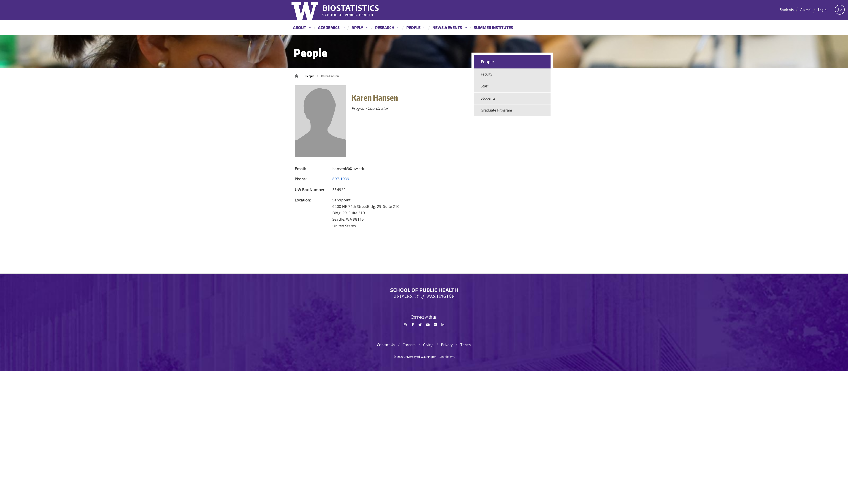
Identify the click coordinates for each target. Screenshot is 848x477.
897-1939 (340, 178)
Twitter (420, 332)
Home (298, 76)
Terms (465, 344)
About (299, 27)
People (413, 27)
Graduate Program (496, 110)
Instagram (405, 332)
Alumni (805, 9)
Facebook (412, 332)
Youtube (427, 332)
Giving (428, 344)
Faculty (486, 74)
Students (787, 9)
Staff (484, 86)
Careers (409, 344)
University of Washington (305, 10)
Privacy (447, 344)
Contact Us (386, 344)
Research (384, 27)
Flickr (435, 332)
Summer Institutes (493, 27)
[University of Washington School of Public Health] (424, 293)
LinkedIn (443, 332)
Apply (357, 27)
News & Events (447, 27)
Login (822, 9)
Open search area (840, 10)
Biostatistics (350, 8)
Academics (329, 27)
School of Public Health (347, 15)
